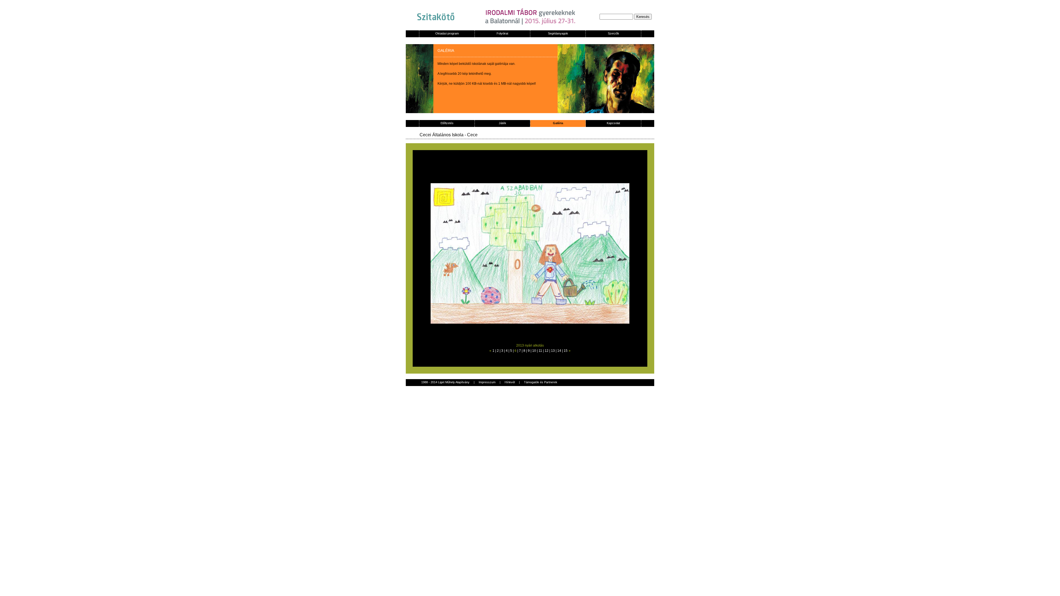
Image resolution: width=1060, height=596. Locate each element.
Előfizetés (447, 123)
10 (534, 351)
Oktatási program (447, 33)
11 (540, 351)
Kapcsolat (613, 123)
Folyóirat (502, 33)
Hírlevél (510, 382)
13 (553, 351)
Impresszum (487, 382)
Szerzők (613, 33)
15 (566, 351)
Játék (502, 123)
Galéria (558, 123)
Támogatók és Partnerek (540, 382)
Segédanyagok (558, 33)
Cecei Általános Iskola (441, 134)
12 (546, 351)
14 (559, 351)
